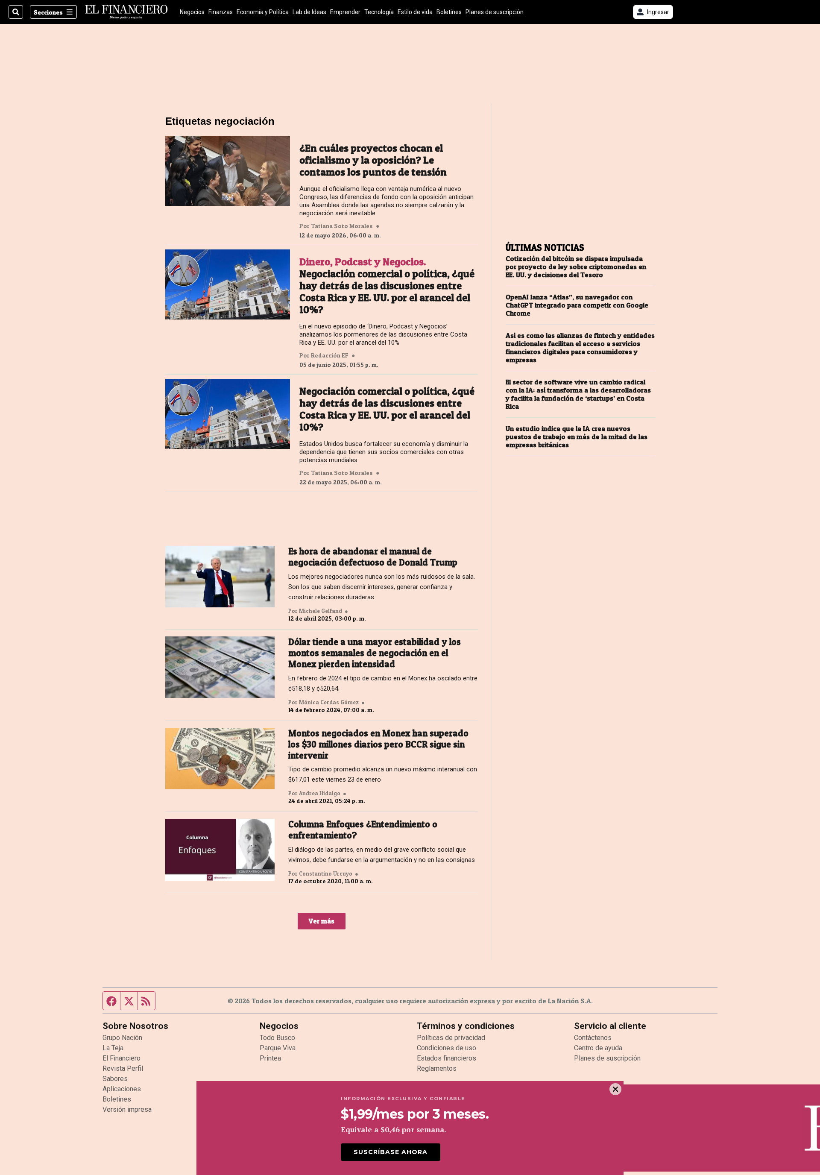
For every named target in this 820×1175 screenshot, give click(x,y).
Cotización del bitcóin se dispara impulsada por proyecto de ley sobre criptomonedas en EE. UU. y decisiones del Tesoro (576, 267)
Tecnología (379, 12)
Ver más (321, 921)
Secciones (48, 12)
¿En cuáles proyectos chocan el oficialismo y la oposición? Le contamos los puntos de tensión (373, 160)
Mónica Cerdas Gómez (329, 702)
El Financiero (121, 1058)
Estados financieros (446, 1058)
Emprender (345, 12)
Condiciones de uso (446, 1048)
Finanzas (220, 12)
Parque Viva (278, 1048)
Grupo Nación (122, 1038)
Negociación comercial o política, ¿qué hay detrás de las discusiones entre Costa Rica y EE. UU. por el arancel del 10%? (386, 286)
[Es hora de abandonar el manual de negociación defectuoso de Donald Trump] (220, 576)
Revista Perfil (122, 1068)
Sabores (115, 1079)
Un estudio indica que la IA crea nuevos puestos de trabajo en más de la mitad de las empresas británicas (576, 437)
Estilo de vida (415, 12)
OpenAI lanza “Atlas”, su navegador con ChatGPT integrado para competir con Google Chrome (577, 305)
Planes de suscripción (495, 12)
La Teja (112, 1048)
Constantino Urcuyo (325, 873)
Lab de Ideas (309, 12)
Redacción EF (329, 355)
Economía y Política (263, 12)
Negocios (192, 12)
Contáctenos (593, 1038)
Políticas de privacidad (451, 1038)
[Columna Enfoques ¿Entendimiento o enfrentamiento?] (220, 849)
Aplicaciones (121, 1089)
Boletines (449, 12)
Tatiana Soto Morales (342, 226)
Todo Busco (277, 1038)
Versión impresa (127, 1109)
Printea (270, 1058)
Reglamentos (437, 1068)
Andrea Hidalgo (319, 793)
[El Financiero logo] (126, 12)
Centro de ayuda (598, 1048)
